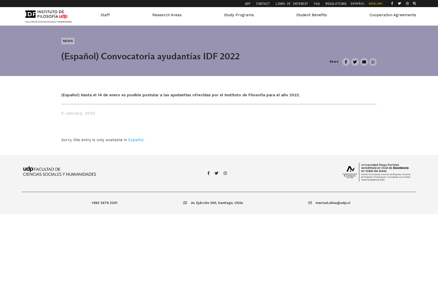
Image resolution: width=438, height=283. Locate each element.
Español (135, 140)
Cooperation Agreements (393, 15)
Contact (264, 4)
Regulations (336, 4)
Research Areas (167, 15)
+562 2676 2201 (104, 203)
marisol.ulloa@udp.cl (333, 203)
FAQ (318, 4)
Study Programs (239, 15)
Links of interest (293, 4)
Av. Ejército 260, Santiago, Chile (217, 203)
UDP (248, 4)
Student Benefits (311, 15)
